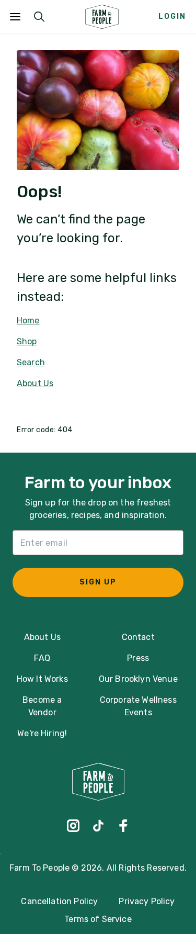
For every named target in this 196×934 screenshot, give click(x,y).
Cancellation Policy (59, 901)
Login (172, 16)
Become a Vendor (42, 706)
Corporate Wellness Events (138, 706)
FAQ (42, 658)
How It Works (42, 679)
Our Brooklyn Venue (138, 679)
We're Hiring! (42, 733)
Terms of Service (98, 919)
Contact (138, 637)
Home (28, 320)
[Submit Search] (39, 16)
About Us (35, 383)
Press (138, 658)
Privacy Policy (147, 901)
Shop (27, 341)
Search (31, 362)
